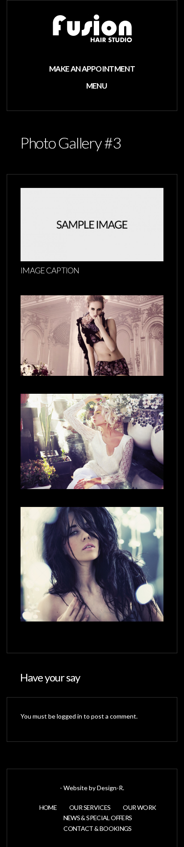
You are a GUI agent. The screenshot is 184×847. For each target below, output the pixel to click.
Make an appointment (92, 68)
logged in (69, 716)
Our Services (89, 807)
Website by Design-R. (93, 788)
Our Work (139, 807)
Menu (96, 85)
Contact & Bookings (97, 828)
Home (48, 807)
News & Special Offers (97, 817)
